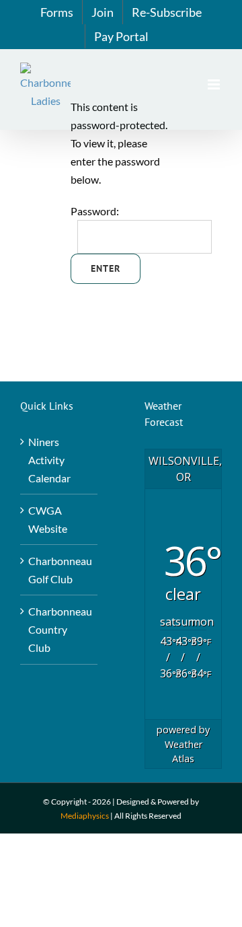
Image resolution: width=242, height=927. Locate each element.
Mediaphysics (85, 816)
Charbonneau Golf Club (59, 569)
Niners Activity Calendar (49, 459)
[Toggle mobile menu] (215, 84)
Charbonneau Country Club (59, 629)
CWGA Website (47, 519)
